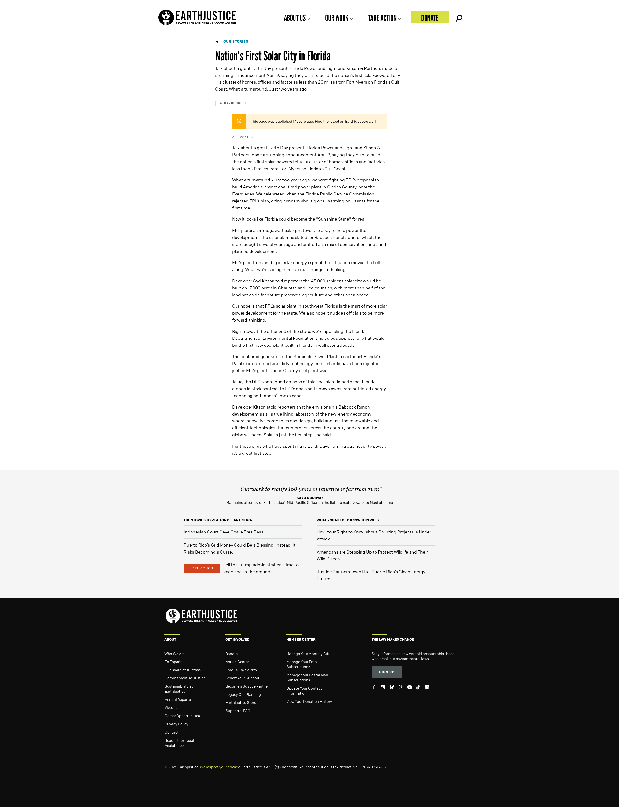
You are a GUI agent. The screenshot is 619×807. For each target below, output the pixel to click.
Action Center (237, 661)
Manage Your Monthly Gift (308, 653)
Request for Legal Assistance (179, 743)
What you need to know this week (348, 520)
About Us (295, 18)
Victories (172, 707)
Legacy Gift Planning (243, 694)
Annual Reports (178, 699)
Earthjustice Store (241, 702)
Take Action (382, 18)
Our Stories (235, 41)
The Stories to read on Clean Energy (218, 520)
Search (458, 17)
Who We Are (174, 653)
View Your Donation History (309, 701)
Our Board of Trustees (183, 669)
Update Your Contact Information (304, 691)
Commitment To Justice (185, 678)
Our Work (336, 18)
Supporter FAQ (238, 710)
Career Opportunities (182, 715)
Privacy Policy (176, 723)
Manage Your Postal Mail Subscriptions (307, 677)
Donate (429, 18)
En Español (174, 661)
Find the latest (327, 121)
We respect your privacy (220, 766)
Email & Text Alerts (241, 669)
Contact (172, 732)
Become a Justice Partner (247, 686)
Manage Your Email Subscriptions (303, 664)
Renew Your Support (242, 678)
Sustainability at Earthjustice (179, 689)
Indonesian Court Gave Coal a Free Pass (223, 531)
